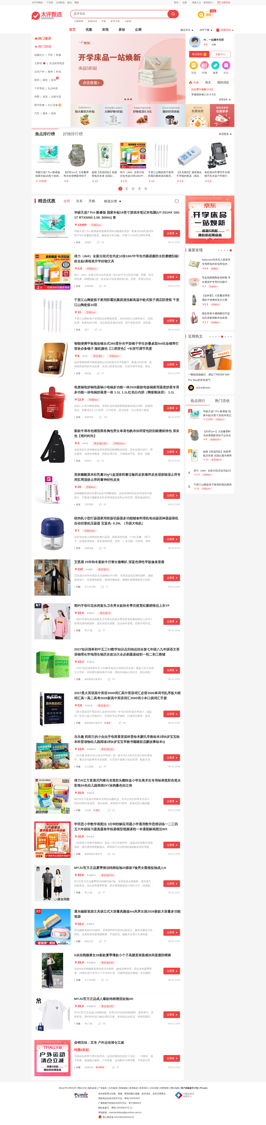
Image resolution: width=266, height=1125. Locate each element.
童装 (45, 96)
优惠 (89, 29)
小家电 (127, 21)
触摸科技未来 (202, 387)
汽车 (36, 113)
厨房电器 (89, 548)
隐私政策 (92, 1088)
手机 (104, 21)
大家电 (38, 63)
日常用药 (89, 504)
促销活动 (92, 21)
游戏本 (88, 242)
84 (103, 242)
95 (221, 388)
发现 (105, 29)
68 (124, 723)
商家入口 (196, 2)
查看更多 (223, 99)
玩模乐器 (56, 96)
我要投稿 (225, 2)
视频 (76, 2)
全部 (67, 201)
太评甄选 (60, 2)
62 (105, 504)
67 (103, 373)
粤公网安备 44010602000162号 (118, 1117)
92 (113, 679)
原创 (122, 29)
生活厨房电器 (56, 63)
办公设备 (53, 105)
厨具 (53, 79)
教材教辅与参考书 (93, 679)
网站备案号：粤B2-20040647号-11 (115, 1108)
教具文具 (89, 941)
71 (107, 587)
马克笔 (88, 810)
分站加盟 (154, 1088)
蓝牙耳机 (115, 21)
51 (107, 980)
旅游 (53, 113)
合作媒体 (113, 1088)
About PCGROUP (67, 1088)
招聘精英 (164, 1088)
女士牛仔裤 (90, 587)
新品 (69, 2)
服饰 (50, 71)
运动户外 (39, 71)
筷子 (87, 329)
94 (113, 854)
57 (104, 630)
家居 (36, 79)
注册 (184, 2)
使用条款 (133, 1088)
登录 (176, 2)
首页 (72, 29)
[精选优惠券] (222, 115)
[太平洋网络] (81, 1093)
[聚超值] (47, 16)
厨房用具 (89, 417)
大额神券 (78, 21)
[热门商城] (51, 46)
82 (105, 548)
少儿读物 (89, 766)
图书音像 (39, 105)
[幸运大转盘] (197, 115)
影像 (58, 54)
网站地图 (174, 1088)
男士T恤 (88, 630)
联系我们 (144, 1088)
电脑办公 (39, 54)
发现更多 (224, 134)
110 (105, 417)
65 (105, 286)
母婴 (36, 96)
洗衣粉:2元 (197, 89)
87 (104, 892)
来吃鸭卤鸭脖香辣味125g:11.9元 (209, 94)
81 (103, 461)
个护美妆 (39, 88)
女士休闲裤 (90, 980)
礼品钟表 (53, 88)
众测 (138, 29)
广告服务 (102, 1088)
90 (105, 766)
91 (100, 329)
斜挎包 (88, 461)
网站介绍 (82, 1088)
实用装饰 (89, 286)
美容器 (88, 373)
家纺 (45, 79)
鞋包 (58, 71)
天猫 (91, 201)
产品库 (50, 2)
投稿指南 (123, 1088)
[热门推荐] (51, 38)
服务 (45, 113)
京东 (79, 201)
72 (105, 941)
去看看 (170, 233)
